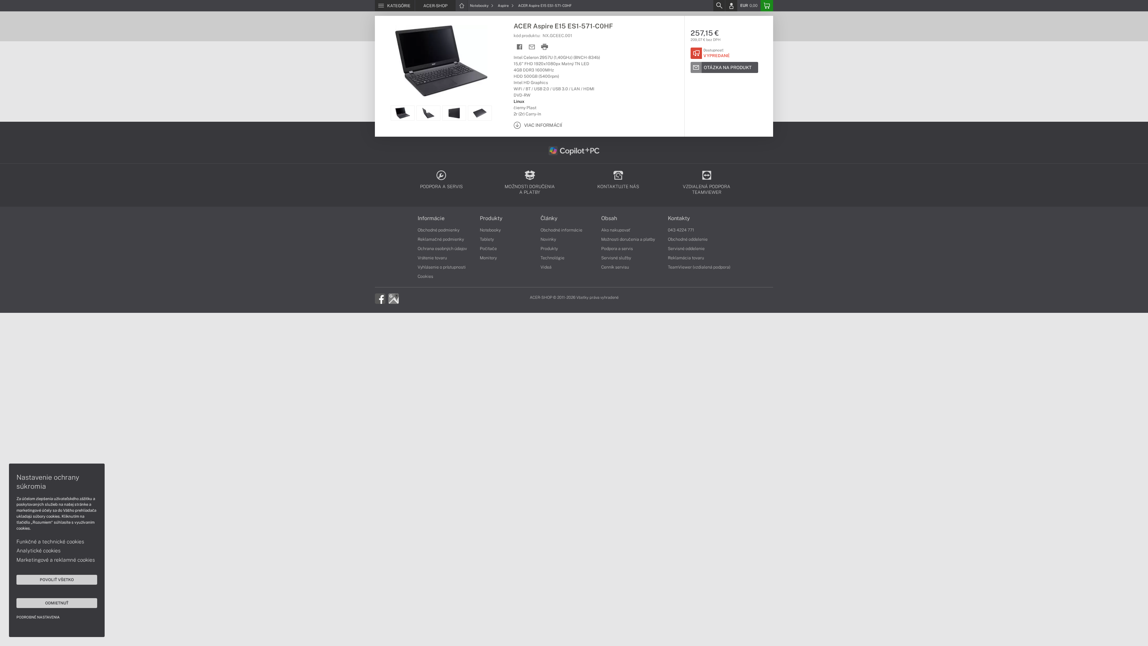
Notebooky (479, 6)
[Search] (719, 5)
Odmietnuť (56, 603)
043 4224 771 (681, 230)
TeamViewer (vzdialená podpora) (699, 267)
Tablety (487, 239)
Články (549, 218)
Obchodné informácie (561, 230)
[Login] (731, 5)
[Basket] (767, 5)
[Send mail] (532, 47)
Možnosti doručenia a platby (628, 239)
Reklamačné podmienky (441, 239)
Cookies (425, 276)
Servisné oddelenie (686, 248)
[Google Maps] (393, 298)
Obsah (609, 218)
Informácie (431, 218)
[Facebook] (380, 298)
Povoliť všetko (57, 579)
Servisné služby (616, 257)
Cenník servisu (615, 267)
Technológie (552, 257)
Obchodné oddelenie (688, 239)
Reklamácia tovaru (686, 257)
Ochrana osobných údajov (442, 248)
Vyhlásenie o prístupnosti (442, 267)
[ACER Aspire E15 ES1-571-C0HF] (441, 61)
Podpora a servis (617, 248)
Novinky (548, 239)
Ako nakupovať (615, 230)
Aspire (504, 6)
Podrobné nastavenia (38, 617)
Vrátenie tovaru (432, 257)
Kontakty (679, 218)
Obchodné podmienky (438, 230)
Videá (546, 267)
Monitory (488, 257)
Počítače (488, 248)
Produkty (491, 218)
